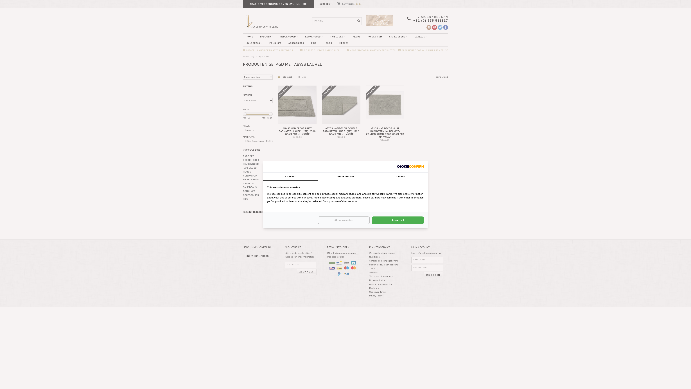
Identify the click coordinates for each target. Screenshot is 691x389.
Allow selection (343, 220)
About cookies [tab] (345, 176)
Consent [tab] (290, 176)
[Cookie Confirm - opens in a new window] (410, 166)
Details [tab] (400, 176)
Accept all (398, 220)
